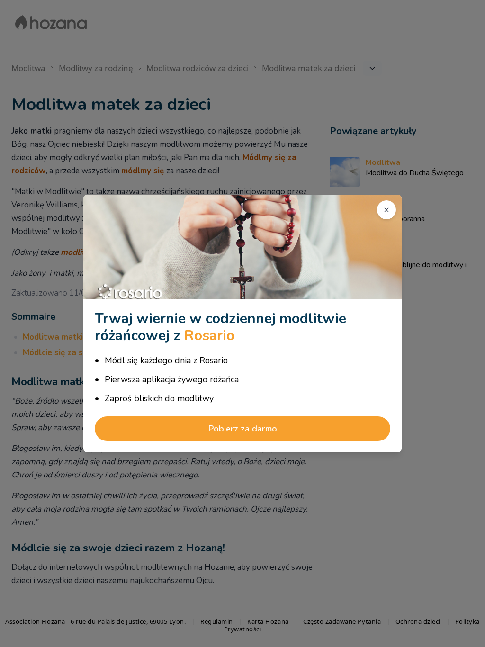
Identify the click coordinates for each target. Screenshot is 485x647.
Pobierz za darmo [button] (242, 428)
